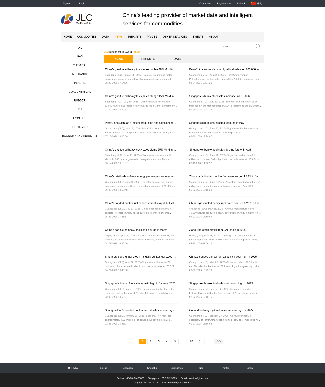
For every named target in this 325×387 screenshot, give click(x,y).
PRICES (152, 36)
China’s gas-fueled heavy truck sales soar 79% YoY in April (224, 203)
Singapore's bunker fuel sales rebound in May (216, 122)
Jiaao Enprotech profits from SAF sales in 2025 (217, 229)
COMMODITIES (86, 36)
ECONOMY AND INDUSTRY (80, 135)
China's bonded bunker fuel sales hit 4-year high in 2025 (223, 256)
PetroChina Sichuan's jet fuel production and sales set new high (143, 122)
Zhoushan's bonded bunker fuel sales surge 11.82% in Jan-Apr (226, 176)
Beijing (103, 368)
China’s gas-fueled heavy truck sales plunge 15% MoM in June (142, 96)
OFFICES (73, 368)
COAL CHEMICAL (80, 91)
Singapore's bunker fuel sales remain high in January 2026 (140, 283)
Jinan (250, 368)
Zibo (201, 368)
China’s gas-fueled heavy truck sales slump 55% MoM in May (141, 149)
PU (80, 109)
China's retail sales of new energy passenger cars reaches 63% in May (147, 176)
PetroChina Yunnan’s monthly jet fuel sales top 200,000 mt (224, 69)
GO (218, 341)
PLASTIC (80, 82)
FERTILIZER (80, 126)
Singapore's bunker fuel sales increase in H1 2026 (219, 96)
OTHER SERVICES (175, 36)
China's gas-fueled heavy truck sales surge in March (136, 229)
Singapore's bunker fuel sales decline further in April (220, 149)
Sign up (67, 3)
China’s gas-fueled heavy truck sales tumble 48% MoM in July (142, 69)
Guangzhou (176, 368)
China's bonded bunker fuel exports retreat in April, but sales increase (146, 203)
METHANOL (80, 74)
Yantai (225, 368)
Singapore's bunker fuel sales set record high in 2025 (221, 283)
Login (82, 3)
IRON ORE (79, 118)
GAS (80, 56)
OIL (80, 47)
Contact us (205, 3)
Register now (224, 3)
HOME (68, 36)
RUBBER (80, 100)
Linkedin (241, 3)
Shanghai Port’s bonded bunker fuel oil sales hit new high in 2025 (144, 310)
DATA (105, 36)
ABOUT (214, 36)
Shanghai (152, 368)
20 (191, 341)
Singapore (128, 368)
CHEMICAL (80, 65)
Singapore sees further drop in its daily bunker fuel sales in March (144, 256)
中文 (259, 3)
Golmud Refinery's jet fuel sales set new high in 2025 (221, 310)
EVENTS (198, 36)
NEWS (118, 36)
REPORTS (135, 36)
